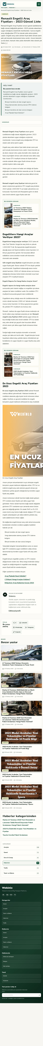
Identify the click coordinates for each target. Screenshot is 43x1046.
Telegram (31, 627)
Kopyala (17, 632)
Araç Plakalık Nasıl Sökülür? (15, 576)
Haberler (12, 7)
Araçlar (5, 908)
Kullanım (5, 980)
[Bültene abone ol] (39, 995)
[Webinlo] (13, 4)
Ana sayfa (4, 7)
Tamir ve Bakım (7, 913)
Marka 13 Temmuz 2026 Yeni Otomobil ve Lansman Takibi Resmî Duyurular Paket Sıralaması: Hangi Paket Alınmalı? (19, 822)
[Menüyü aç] (39, 4)
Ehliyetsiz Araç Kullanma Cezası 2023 (19, 583)
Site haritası (6, 966)
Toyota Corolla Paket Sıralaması (15, 835)
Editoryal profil (14, 611)
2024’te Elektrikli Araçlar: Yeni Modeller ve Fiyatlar (19, 830)
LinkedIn (24, 622)
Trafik (4, 923)
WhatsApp (18, 627)
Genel (4, 904)
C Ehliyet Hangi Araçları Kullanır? (17, 579)
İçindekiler (5, 122)
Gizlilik (5, 976)
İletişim (5, 961)
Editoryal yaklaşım (8, 956)
